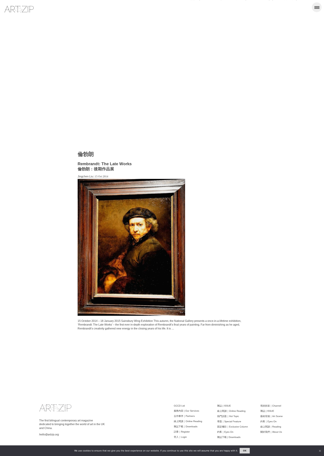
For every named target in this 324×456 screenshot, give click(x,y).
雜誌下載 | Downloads (228, 437)
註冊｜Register (182, 431)
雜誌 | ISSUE (224, 405)
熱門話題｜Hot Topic (228, 416)
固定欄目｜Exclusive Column (232, 426)
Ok (244, 450)
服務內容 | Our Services (186, 410)
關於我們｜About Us (271, 432)
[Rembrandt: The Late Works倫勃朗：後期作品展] (131, 314)
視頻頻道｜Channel (270, 405)
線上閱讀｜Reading (270, 426)
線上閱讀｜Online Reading (188, 421)
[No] (319, 450)
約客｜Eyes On (225, 432)
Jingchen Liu (85, 176)
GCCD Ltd (179, 405)
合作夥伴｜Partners (184, 416)
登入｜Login (180, 437)
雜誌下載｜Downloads (185, 426)
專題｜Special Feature (229, 421)
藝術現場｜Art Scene (271, 416)
